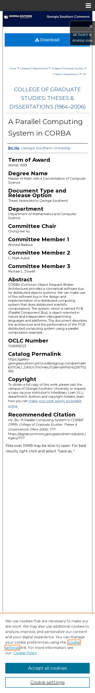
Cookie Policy (25, 653)
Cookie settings (47, 682)
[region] (47, 653)
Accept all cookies (47, 668)
